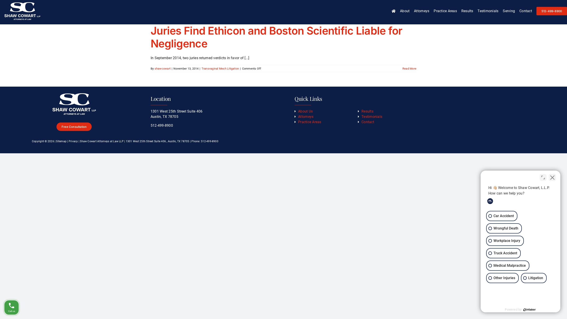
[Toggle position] (543, 177)
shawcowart (163, 68)
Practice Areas (309, 122)
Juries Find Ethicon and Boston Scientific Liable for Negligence (276, 37)
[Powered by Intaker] (529, 309)
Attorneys (305, 117)
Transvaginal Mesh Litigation (220, 68)
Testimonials (371, 117)
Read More (409, 68)
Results (367, 111)
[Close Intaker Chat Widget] (552, 177)
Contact (367, 122)
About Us (305, 111)
